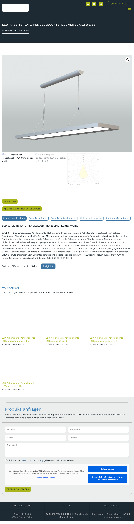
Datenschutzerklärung (31, 460)
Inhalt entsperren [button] (107, 469)
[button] (129, 9)
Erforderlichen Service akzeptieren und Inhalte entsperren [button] (107, 478)
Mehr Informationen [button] (46, 478)
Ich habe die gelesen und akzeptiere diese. (40, 460)
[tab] (14, 218)
